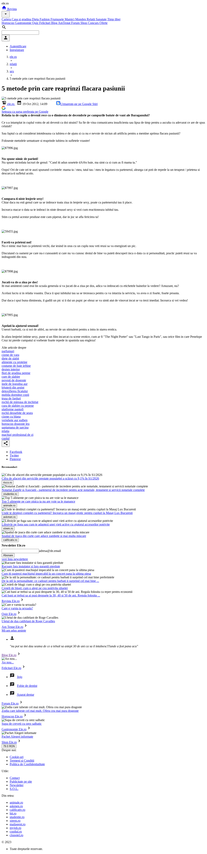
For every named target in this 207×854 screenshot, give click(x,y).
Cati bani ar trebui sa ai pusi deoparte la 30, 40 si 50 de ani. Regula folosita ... (51, 595)
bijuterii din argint (13, 387)
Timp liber (113, 19)
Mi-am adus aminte (14, 630)
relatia (5, 431)
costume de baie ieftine (16, 365)
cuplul (6, 438)
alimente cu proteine (14, 362)
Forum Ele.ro (10, 703)
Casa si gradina (22, 19)
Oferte (103, 23)
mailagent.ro (17, 824)
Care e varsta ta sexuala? (17, 608)
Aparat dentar (25, 694)
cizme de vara (10, 355)
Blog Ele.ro (9, 655)
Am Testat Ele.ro (12, 627)
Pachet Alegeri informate (17, 736)
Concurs (93, 23)
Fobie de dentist (27, 685)
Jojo (19, 677)
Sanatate (101, 19)
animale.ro (16, 802)
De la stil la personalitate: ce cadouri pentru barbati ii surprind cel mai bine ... (50, 581)
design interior (11, 369)
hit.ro (13, 813)
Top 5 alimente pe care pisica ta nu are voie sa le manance (38, 501)
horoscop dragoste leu (16, 423)
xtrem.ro (15, 820)
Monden (81, 19)
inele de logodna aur (14, 384)
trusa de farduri (11, 398)
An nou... (8, 662)
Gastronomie (23, 23)
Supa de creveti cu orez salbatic (22, 723)
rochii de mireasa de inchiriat (20, 402)
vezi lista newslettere (15, 559)
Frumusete (58, 19)
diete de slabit (10, 358)
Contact (15, 778)
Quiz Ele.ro (9, 614)
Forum (75, 23)
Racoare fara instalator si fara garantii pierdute (31, 566)
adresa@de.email (50, 551)
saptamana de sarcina (15, 427)
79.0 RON (9, 746)
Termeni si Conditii (22, 760)
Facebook (16, 452)
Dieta (36, 19)
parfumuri (8, 351)
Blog (54, 23)
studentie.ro (17, 817)
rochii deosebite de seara (17, 413)
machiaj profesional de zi (17, 434)
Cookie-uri (16, 757)
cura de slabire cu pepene (18, 405)
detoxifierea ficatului (15, 391)
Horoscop (8, 23)
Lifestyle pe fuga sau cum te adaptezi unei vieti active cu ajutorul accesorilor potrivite (56, 524)
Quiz (35, 23)
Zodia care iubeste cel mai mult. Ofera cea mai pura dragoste (40, 710)
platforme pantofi (12, 409)
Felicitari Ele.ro (11, 668)
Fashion (45, 19)
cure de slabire (11, 376)
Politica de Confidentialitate (27, 764)
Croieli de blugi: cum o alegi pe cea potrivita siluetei (35, 588)
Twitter (14, 455)
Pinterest (15, 459)
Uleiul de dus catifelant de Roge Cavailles (28, 621)
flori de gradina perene (16, 373)
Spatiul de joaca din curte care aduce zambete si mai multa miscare (44, 536)
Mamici (70, 19)
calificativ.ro (17, 809)
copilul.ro (16, 831)
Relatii (91, 19)
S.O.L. (14, 788)
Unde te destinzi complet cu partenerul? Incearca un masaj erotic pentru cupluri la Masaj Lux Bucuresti (67, 513)
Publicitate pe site (21, 781)
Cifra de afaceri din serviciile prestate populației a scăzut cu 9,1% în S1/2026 (50, 478)
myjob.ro (15, 828)
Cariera (7, 19)
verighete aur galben (14, 420)
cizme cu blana (11, 416)
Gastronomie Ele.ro (14, 729)
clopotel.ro (16, 835)
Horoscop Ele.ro (12, 716)
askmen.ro (16, 806)
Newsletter (16, 785)
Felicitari (45, 23)
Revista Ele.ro (11, 601)
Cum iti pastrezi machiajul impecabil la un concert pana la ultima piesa (46, 573)
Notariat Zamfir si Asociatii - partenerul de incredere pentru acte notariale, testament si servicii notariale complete (73, 490)
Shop (84, 23)
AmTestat (64, 23)
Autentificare (18, 46)
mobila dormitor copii (15, 394)
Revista (11, 9)
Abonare (8, 555)
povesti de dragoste (14, 380)
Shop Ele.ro (9, 742)
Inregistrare (17, 50)
